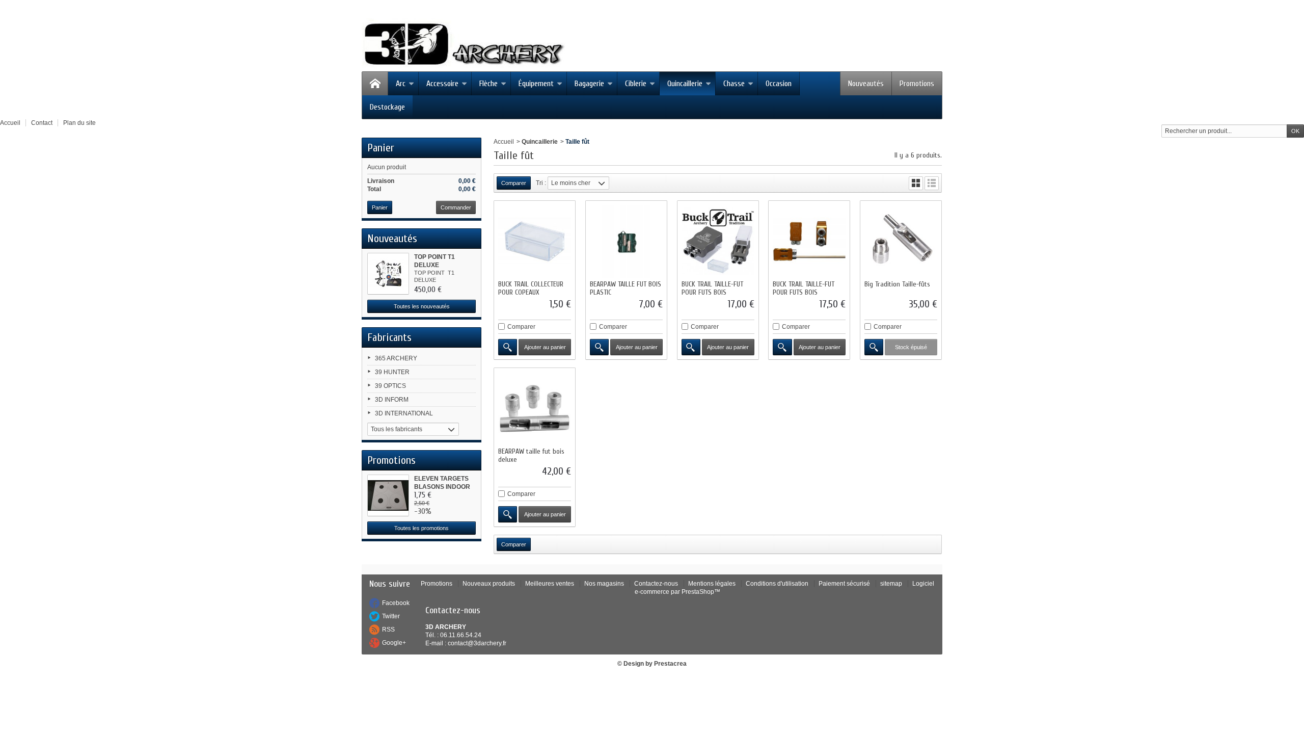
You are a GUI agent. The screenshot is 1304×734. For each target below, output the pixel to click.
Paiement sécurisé (844, 583)
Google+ (394, 642)
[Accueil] (375, 83)
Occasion (779, 83)
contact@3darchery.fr (477, 643)
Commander (456, 207)
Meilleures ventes (549, 583)
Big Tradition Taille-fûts (897, 284)
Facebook (396, 603)
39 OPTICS (390, 385)
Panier (380, 147)
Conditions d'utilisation (777, 583)
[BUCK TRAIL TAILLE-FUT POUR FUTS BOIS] (718, 241)
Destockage (387, 107)
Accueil (504, 141)
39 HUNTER (392, 372)
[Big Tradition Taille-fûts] (900, 241)
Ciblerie (635, 83)
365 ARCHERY (396, 358)
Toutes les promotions (421, 528)
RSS (388, 629)
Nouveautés (866, 83)
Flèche (488, 83)
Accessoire (442, 83)
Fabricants (389, 337)
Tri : (541, 183)
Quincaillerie (684, 83)
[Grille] (916, 183)
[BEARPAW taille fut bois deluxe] (534, 408)
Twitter (391, 616)
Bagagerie (589, 83)
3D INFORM (392, 399)
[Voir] (507, 347)
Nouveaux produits (489, 583)
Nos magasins (604, 583)
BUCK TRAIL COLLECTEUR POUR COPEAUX (530, 288)
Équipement (536, 83)
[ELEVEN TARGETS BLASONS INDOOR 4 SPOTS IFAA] (388, 495)
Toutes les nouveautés (422, 306)
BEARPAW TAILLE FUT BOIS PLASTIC (625, 288)
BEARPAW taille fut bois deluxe (531, 455)
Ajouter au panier (545, 347)
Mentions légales (712, 583)
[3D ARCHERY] (463, 44)
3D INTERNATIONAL (404, 413)
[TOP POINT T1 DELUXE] (388, 274)
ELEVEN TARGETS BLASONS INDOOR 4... (442, 487)
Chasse (734, 83)
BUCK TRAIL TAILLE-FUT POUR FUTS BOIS (712, 288)
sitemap (891, 583)
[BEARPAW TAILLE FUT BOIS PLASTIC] (626, 241)
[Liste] (932, 183)
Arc (400, 83)
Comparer (521, 326)
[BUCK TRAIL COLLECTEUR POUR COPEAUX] (534, 241)
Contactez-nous (656, 583)
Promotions (917, 83)
